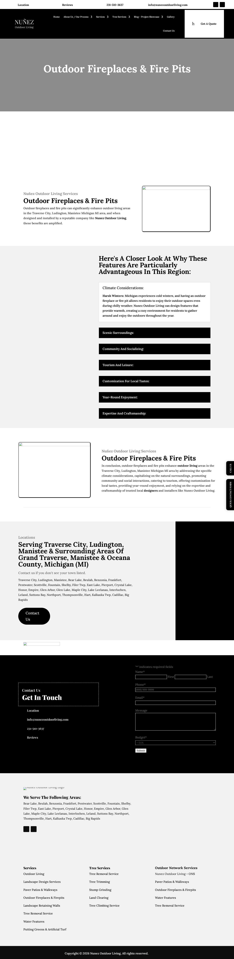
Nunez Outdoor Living (110, 218)
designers (151, 490)
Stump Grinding (100, 890)
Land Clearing (98, 897)
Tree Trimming (99, 882)
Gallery (171, 16)
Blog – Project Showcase (146, 16)
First (171, 676)
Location (23, 5)
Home (56, 16)
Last (210, 676)
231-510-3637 (115, 5)
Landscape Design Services (42, 882)
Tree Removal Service (38, 913)
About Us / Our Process (76, 16)
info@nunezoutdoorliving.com (168, 5)
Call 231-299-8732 (43, 164)
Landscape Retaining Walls (41, 905)
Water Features (33, 921)
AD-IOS (159, 953)
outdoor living (187, 465)
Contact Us (169, 30)
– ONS (175, 874)
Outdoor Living (33, 874)
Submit (141, 750)
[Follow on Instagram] (222, 4)
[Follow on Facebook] (215, 4)
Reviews (67, 5)
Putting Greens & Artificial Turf (44, 929)
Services (100, 16)
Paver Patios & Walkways (40, 890)
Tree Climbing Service (104, 905)
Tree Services (119, 16)
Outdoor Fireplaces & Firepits (43, 897)
